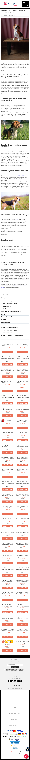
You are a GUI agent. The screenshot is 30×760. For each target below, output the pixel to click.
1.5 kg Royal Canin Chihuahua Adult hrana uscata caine (22, 421)
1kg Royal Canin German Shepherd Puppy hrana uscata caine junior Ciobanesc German (22, 458)
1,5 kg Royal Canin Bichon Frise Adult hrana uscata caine (7, 408)
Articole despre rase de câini (10, 303)
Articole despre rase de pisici (10, 330)
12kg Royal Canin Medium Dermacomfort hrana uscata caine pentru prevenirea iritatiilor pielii (22, 544)
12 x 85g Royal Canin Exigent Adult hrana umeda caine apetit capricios (7, 519)
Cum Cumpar (14, 693)
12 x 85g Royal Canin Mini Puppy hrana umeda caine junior (7, 421)
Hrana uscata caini (7, 306)
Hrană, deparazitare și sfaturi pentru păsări (12, 311)
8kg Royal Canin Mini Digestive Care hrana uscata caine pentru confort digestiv (22, 556)
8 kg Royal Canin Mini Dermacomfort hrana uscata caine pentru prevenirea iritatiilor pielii (7, 544)
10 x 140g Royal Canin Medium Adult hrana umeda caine (22, 369)
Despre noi (14, 720)
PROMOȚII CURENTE (6, 338)
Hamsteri (3, 319)
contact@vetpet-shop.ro (16, 688)
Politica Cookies (14, 717)
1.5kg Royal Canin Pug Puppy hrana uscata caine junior (7, 482)
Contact (14, 705)
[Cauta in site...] (27, 5)
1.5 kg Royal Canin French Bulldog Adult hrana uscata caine (7, 458)
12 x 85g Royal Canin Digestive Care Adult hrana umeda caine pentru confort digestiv (7, 556)
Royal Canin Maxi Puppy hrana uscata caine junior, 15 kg (22, 345)
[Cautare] (27, 294)
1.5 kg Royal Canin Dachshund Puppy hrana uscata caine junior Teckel (22, 433)
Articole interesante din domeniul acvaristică (12, 335)
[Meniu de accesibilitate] (28, 749)
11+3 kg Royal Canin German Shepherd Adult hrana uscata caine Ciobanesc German (7, 642)
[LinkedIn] (18, 681)
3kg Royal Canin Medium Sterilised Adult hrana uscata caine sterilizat (22, 580)
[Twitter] (15, 681)
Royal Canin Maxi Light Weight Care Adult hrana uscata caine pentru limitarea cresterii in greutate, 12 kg (7, 568)
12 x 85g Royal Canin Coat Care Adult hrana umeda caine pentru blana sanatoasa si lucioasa (22, 519)
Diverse (3, 314)
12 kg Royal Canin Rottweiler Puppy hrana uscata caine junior (7, 494)
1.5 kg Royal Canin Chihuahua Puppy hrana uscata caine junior (22, 630)
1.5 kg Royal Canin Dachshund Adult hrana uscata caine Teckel (7, 445)
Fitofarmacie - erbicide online (8, 316)
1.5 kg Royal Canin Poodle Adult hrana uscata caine (22, 470)
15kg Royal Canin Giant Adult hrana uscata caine (7, 345)
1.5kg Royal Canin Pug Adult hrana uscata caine (22, 482)
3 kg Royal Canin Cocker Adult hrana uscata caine (7, 433)
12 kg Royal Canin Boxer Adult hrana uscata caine (7, 357)
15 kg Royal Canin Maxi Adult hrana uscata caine (22, 382)
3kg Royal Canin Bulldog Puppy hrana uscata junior (22, 408)
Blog (14, 708)
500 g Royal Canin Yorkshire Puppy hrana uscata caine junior (22, 494)
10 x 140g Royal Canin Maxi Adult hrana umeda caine (7, 396)
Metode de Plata (14, 711)
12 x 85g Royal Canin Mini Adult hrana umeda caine (7, 369)
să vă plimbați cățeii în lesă (21, 175)
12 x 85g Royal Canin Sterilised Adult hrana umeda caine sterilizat (7, 580)
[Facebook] (9, 681)
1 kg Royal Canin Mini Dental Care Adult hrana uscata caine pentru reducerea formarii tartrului (22, 507)
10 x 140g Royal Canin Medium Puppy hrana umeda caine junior (22, 396)
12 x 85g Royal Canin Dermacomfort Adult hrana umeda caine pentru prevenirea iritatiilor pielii (22, 531)
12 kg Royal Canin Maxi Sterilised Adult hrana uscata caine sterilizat (7, 593)
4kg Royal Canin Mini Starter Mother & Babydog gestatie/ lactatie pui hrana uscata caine (22, 593)
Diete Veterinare (7, 308)
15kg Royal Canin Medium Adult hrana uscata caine (7, 382)
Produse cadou (14, 723)
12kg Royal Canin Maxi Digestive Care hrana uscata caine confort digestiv (7, 617)
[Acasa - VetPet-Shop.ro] (10, 4)
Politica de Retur (14, 702)
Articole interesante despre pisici (9, 327)
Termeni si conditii (14, 714)
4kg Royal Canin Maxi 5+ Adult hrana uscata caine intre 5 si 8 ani (7, 470)
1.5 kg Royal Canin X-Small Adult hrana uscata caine (22, 568)
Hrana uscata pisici (7, 332)
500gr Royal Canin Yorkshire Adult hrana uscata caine (7, 507)
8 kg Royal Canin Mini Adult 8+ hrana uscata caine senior (22, 605)
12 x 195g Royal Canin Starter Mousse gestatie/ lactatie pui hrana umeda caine (7, 605)
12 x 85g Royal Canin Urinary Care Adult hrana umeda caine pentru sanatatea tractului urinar (7, 531)
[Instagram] (20, 681)
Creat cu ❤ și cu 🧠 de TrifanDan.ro (12, 751)
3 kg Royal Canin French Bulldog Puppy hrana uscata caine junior (22, 445)
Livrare (14, 696)
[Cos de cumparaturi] (23, 5)
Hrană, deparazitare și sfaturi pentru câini (11, 301)
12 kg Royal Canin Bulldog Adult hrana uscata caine (7, 630)
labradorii (17, 219)
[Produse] (24, 3)
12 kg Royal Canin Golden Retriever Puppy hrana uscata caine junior (22, 642)
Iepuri (2, 325)
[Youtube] (12, 681)
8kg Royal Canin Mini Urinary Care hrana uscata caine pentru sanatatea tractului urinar (22, 617)
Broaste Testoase (5, 322)
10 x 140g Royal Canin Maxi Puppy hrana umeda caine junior (22, 357)
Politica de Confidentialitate (14, 699)
